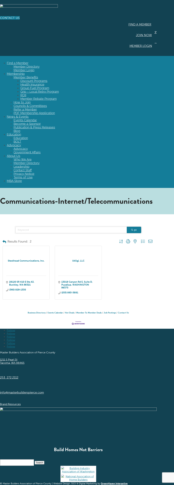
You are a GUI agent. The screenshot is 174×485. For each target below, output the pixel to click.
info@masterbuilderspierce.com (22, 392)
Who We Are (23, 159)
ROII (23, 95)
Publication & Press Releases (34, 127)
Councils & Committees (30, 106)
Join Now (144, 35)
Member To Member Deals (89, 313)
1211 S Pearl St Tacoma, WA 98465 (12, 361)
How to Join (22, 102)
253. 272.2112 (9, 377)
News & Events (18, 116)
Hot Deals (69, 313)
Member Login (140, 46)
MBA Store (14, 181)
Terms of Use (23, 177)
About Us (13, 156)
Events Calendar (25, 120)
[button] (4, 242)
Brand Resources (10, 404)
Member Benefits (26, 77)
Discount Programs (33, 81)
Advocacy (14, 145)
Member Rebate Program (38, 99)
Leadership (21, 166)
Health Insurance (32, 84)
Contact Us (10, 18)
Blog (17, 131)
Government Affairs (27, 152)
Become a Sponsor (27, 124)
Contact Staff (23, 170)
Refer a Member (25, 109)
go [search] (135, 229)
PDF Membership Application (34, 113)
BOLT (17, 141)
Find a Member (139, 24)
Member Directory (27, 66)
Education (14, 134)
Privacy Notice (24, 173)
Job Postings (110, 313)
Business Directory (37, 313)
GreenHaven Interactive (114, 483)
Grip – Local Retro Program (39, 91)
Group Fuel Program (34, 88)
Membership (16, 74)
